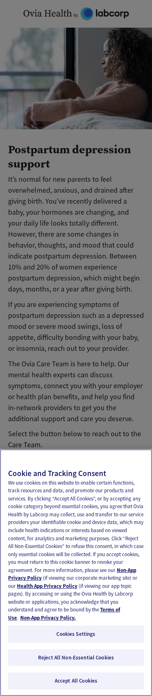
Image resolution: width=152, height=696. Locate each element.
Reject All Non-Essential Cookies (76, 657)
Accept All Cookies (76, 680)
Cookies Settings (75, 634)
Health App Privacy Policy (47, 586)
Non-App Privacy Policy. (48, 617)
